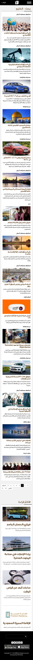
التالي (10, 488)
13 (5, 488)
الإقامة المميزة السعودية (16, 623)
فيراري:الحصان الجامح (18, 524)
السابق (4, 485)
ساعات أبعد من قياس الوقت (18, 589)
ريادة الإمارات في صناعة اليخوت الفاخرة (17, 556)
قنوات (4, 2)
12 (2, 488)
